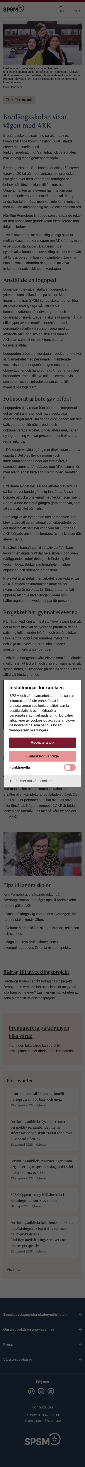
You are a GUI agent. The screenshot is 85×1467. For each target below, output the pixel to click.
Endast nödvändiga (42, 756)
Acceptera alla (42, 742)
